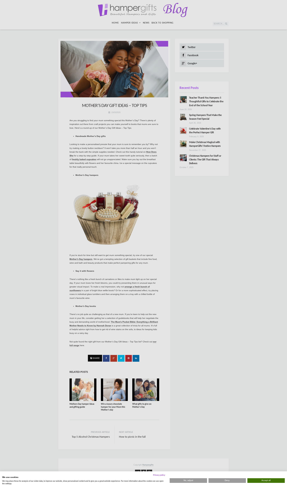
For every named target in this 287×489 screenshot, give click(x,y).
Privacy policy (159, 475)
